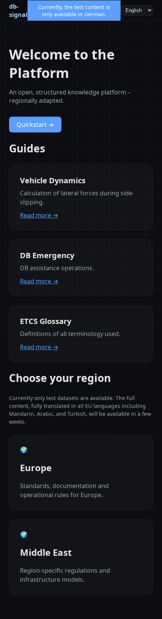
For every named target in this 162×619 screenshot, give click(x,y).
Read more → (39, 215)
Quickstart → (35, 124)
